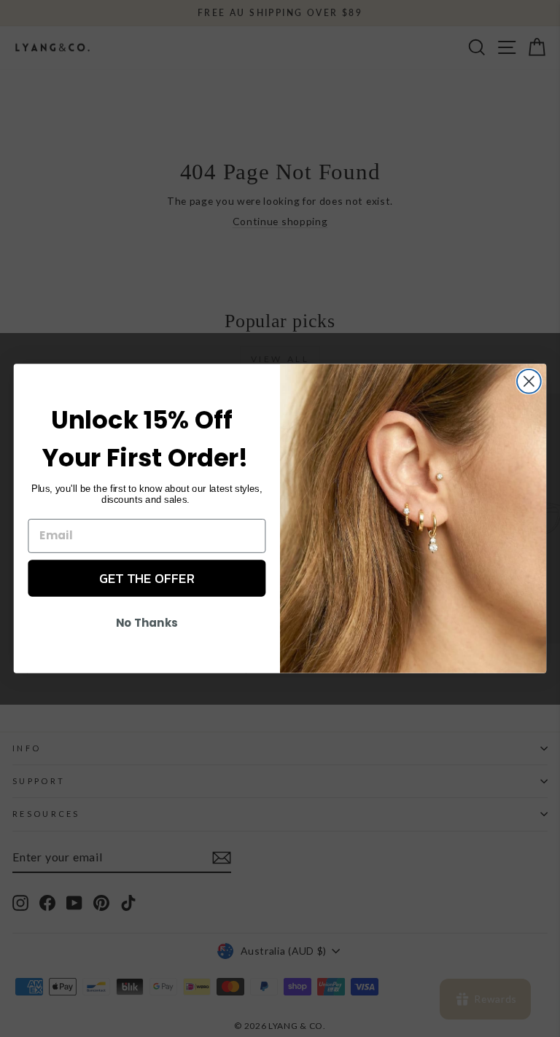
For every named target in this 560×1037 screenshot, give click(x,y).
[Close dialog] (529, 381)
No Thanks (146, 623)
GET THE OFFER (147, 578)
